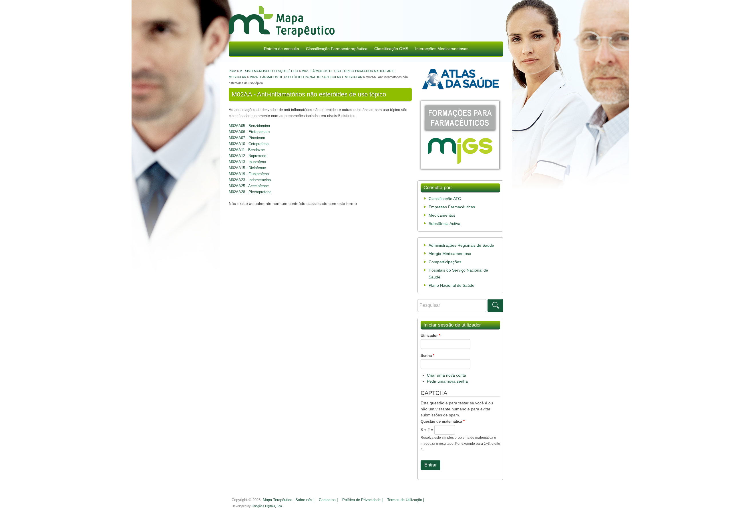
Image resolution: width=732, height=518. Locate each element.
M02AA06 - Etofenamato (249, 132)
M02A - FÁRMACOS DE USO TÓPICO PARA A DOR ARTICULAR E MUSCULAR (306, 77)
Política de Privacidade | (362, 500)
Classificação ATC (445, 198)
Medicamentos (442, 215)
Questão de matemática (443, 421)
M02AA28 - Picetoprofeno (250, 192)
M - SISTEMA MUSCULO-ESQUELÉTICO (269, 71)
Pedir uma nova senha (447, 381)
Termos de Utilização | (405, 500)
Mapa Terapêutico (277, 500)
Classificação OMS (391, 48)
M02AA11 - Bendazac (247, 150)
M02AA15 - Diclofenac (247, 168)
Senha (427, 355)
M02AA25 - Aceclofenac (249, 186)
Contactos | (328, 500)
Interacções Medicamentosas (441, 48)
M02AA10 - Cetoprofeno (248, 144)
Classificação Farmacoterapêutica (336, 48)
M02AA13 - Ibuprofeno (247, 162)
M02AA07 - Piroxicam (247, 138)
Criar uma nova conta (446, 375)
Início (232, 71)
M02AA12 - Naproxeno (247, 156)
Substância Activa (444, 223)
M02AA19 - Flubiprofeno (249, 174)
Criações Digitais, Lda (267, 506)
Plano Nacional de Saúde (451, 285)
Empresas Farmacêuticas (452, 207)
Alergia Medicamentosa (450, 253)
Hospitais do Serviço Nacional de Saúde (458, 273)
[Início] (282, 22)
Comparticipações (445, 262)
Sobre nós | (304, 500)
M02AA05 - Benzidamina (249, 126)
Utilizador (430, 335)
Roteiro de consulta (281, 48)
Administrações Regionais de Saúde (461, 245)
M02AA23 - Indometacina (250, 180)
